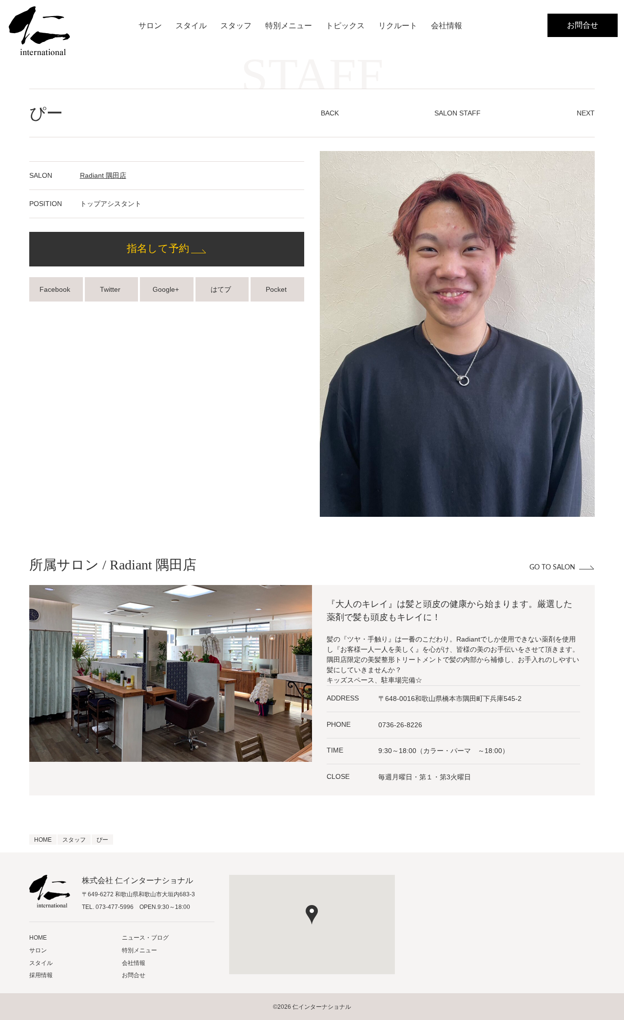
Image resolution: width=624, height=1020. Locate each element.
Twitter (111, 289)
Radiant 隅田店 (103, 175)
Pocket (277, 289)
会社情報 (446, 25)
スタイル (191, 25)
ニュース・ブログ (145, 937)
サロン (150, 25)
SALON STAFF (457, 113)
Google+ (167, 289)
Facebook (55, 289)
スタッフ (236, 25)
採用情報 (41, 975)
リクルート (397, 25)
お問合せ (582, 25)
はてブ (222, 289)
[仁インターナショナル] (39, 31)
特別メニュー (288, 25)
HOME (38, 937)
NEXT (586, 113)
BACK (330, 113)
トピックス (345, 25)
